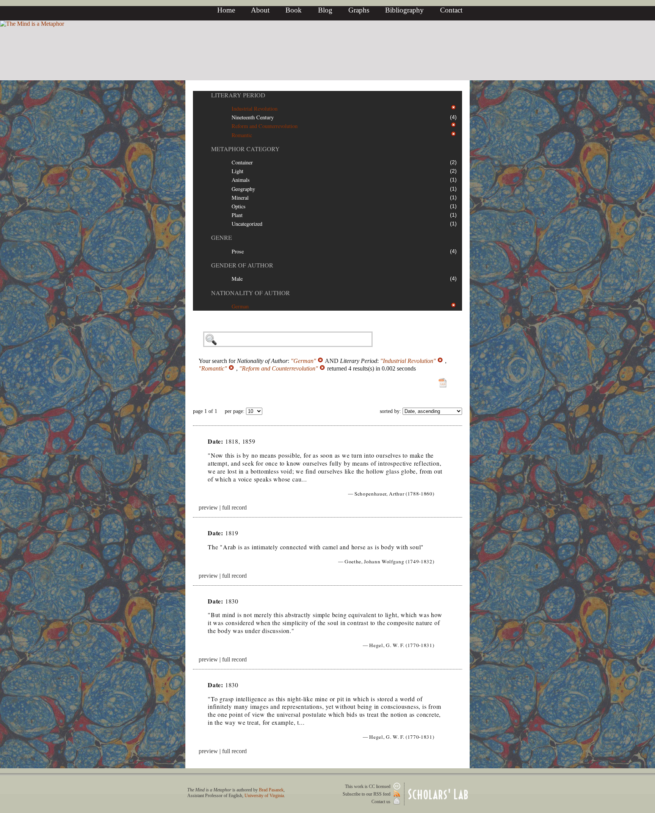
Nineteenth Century (253, 117)
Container (242, 162)
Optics (239, 206)
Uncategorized (247, 223)
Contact (451, 10)
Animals (241, 179)
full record (234, 507)
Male (237, 278)
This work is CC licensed (368, 786)
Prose (238, 251)
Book (293, 10)
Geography (243, 188)
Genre (221, 237)
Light (237, 171)
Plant (237, 215)
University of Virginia (264, 795)
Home (226, 10)
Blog (325, 10)
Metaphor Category (245, 149)
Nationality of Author (250, 293)
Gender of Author (242, 265)
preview (208, 507)
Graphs (358, 10)
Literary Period (238, 95)
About (260, 10)
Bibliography (404, 10)
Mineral (240, 197)
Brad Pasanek (271, 790)
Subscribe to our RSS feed (367, 794)
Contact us (381, 801)
